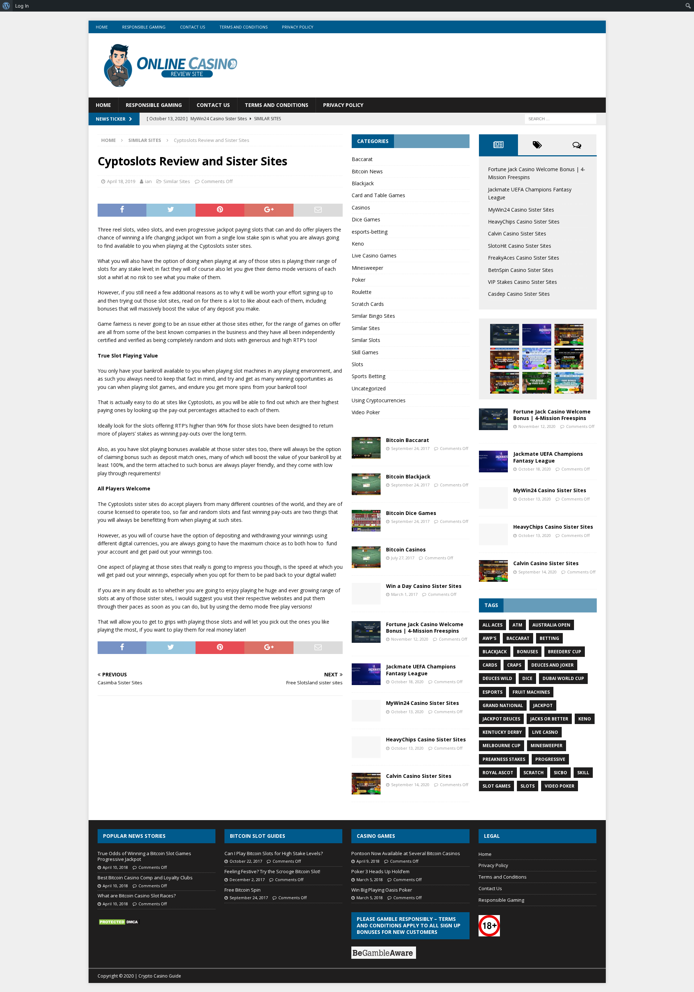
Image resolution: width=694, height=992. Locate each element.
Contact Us (192, 27)
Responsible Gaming (144, 27)
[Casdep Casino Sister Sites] (536, 383)
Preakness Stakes (504, 759)
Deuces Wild (497, 678)
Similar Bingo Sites (373, 315)
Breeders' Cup (564, 652)
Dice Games (366, 219)
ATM (517, 625)
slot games (496, 786)
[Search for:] (560, 118)
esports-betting (369, 231)
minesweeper (546, 745)
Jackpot (543, 705)
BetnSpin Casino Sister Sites (520, 270)
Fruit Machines (531, 692)
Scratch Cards (368, 303)
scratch (533, 773)
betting (549, 638)
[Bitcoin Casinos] (366, 557)
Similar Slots (366, 340)
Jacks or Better (549, 719)
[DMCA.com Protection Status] (119, 922)
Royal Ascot (498, 773)
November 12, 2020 (409, 639)
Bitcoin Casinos (406, 549)
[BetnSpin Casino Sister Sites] (568, 358)
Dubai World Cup (563, 678)
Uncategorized (369, 388)
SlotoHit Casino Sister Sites (519, 245)
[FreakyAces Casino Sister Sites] (536, 358)
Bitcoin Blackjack (408, 476)
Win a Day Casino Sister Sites (424, 585)
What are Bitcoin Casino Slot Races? (137, 895)
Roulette (362, 292)
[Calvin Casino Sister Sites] (366, 783)
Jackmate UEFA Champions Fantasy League (421, 669)
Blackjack (363, 183)
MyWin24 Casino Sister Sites (422, 702)
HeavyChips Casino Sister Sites (426, 739)
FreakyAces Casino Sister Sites (523, 257)
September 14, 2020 (410, 784)
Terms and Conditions (243, 27)
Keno (358, 243)
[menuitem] (6, 6)
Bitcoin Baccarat (407, 440)
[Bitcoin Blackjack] (366, 484)
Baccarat (362, 159)
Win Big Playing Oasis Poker (381, 890)
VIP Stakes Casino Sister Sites (522, 281)
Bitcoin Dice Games (411, 513)
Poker (358, 279)
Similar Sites (176, 181)
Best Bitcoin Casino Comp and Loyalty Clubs (145, 877)
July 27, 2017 (402, 557)
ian (148, 181)
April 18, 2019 (121, 181)
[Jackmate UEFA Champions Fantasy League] (366, 674)
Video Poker (366, 412)
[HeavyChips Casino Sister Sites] (366, 747)
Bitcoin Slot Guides (257, 835)
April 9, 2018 (368, 861)
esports (492, 692)
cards (490, 665)
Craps (514, 665)
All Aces (492, 625)
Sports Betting (368, 376)
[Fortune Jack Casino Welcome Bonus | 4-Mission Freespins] (366, 632)
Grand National (503, 705)
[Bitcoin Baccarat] (366, 448)
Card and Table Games (378, 195)
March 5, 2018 (369, 879)
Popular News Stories (134, 835)
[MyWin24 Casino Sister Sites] (366, 711)
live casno (545, 732)
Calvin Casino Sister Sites (418, 775)
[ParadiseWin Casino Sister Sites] (568, 383)
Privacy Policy (297, 27)
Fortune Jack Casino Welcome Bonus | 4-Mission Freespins (424, 627)
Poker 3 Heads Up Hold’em (380, 871)
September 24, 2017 (410, 448)
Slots (357, 364)
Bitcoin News (367, 171)
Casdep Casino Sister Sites (519, 293)
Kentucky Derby (502, 732)
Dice (527, 678)
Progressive (550, 759)
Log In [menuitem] (22, 6)
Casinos (361, 207)
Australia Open (551, 625)
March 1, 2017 (404, 594)
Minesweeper (367, 267)
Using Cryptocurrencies (379, 400)
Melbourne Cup (501, 745)
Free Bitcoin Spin (242, 890)
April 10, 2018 (115, 867)
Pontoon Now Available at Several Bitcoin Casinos (405, 853)
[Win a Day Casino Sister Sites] (366, 594)
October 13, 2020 (407, 711)
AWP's (489, 638)
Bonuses (527, 652)
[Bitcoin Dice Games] (366, 521)
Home (102, 27)
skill (583, 773)
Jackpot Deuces (501, 719)
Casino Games (376, 835)
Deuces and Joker (552, 665)
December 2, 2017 (247, 879)
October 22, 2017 (246, 861)
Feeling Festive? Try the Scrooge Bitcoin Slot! (272, 871)
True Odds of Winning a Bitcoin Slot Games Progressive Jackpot (144, 856)
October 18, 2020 (407, 681)
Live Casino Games (374, 255)
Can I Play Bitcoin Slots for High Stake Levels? (273, 853)
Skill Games (365, 352)
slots (527, 786)
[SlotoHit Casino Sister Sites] (504, 358)
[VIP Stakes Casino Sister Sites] (504, 383)
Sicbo (560, 773)
